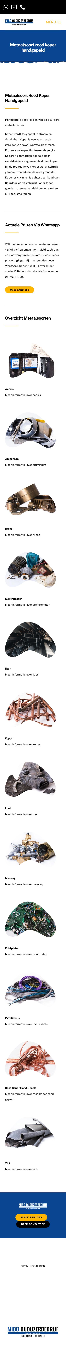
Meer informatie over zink (21, 1169)
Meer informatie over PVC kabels (26, 1024)
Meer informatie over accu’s (23, 395)
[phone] (23, 7)
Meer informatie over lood (21, 814)
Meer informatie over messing (24, 884)
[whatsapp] (5, 7)
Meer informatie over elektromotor (27, 604)
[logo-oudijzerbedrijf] (19, 20)
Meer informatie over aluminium (25, 464)
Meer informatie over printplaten (26, 954)
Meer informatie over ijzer (21, 674)
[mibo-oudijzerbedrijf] (33, 1204)
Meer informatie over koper (22, 744)
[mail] (14, 7)
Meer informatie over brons (22, 534)
